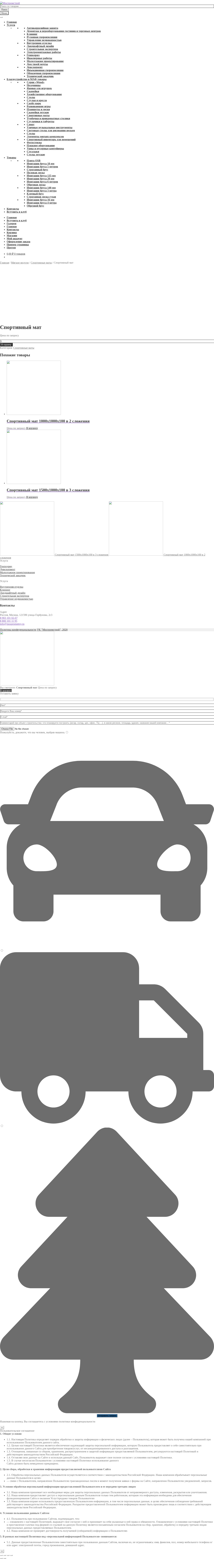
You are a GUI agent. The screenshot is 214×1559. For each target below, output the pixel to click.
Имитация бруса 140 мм (41, 187)
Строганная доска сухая (41, 196)
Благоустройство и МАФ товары (27, 79)
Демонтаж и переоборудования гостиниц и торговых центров (64, 31)
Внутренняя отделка (39, 43)
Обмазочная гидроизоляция (43, 73)
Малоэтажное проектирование (45, 61)
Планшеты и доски (38, 109)
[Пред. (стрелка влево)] (1, 1558)
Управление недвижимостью (44, 40)
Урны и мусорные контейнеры (45, 148)
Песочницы (34, 85)
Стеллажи (33, 151)
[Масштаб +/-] (11, 1555)
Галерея (11, 223)
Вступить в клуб (17, 211)
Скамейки (33, 91)
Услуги (11, 25)
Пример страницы (18, 244)
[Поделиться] (4, 1555)
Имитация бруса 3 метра (42, 190)
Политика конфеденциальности (18, 629)
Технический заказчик (40, 76)
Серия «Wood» (35, 82)
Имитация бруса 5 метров (42, 166)
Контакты (13, 208)
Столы (31, 97)
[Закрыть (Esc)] (1, 1555)
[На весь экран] (8, 1555)
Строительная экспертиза (42, 49)
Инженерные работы (39, 58)
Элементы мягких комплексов (45, 136)
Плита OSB (33, 160)
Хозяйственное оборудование (44, 94)
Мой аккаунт (14, 238)
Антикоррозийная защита (42, 28)
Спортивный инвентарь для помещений (51, 139)
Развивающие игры (39, 106)
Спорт (30, 124)
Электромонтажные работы (44, 52)
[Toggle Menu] (1, 17)
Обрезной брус (35, 205)
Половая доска (36, 172)
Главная (12, 22)
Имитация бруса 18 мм (40, 163)
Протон (11, 247)
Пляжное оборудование (41, 145)
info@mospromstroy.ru (12, 624)
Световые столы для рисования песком (51, 130)
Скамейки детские (38, 112)
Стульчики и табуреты (40, 121)
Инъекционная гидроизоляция (45, 70)
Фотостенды (34, 142)
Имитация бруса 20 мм (40, 178)
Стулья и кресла (37, 100)
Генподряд (33, 55)
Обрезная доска (36, 184)
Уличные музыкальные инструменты (49, 127)
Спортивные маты (38, 115)
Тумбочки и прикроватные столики (48, 118)
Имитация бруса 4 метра (42, 202)
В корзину (6, 344)
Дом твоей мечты (37, 64)
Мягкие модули (20, 262)
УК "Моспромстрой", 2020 (52, 629)
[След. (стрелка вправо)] (4, 1558)
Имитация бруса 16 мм (40, 199)
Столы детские (36, 154)
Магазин (12, 235)
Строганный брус (37, 169)
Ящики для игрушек (39, 88)
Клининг (32, 34)
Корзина (12, 232)
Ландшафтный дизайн (40, 46)
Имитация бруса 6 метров (42, 181)
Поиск (4, 9)
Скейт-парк (34, 103)
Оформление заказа (18, 241)
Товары (11, 157)
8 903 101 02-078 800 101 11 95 (9, 619)
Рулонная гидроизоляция (42, 37)
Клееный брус (35, 193)
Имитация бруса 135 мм (41, 175)
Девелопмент (35, 67)
